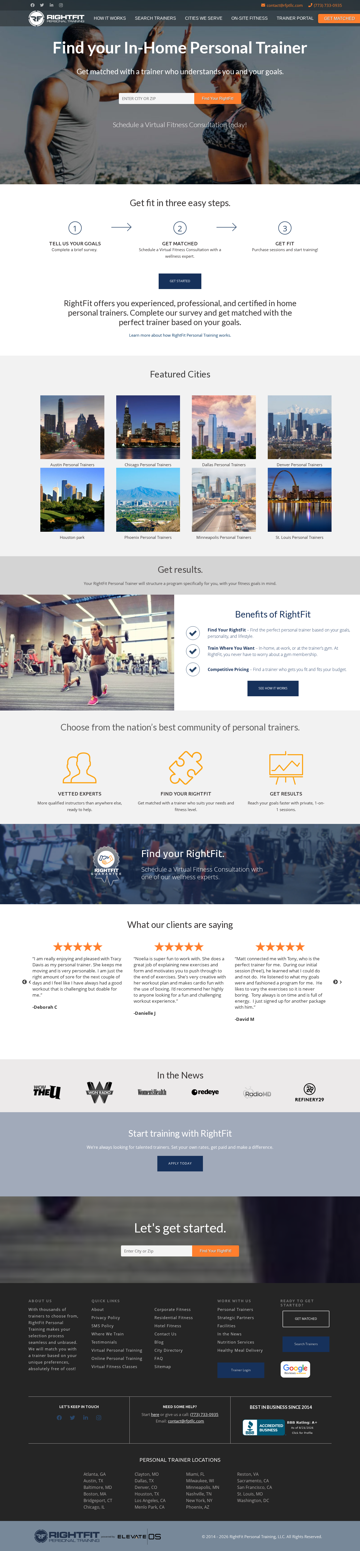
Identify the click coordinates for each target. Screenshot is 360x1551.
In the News (229, 1333)
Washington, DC (253, 1500)
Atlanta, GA (95, 1474)
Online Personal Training (116, 1358)
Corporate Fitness (172, 1309)
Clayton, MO (147, 1474)
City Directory (168, 1350)
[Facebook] (32, 5)
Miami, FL (195, 1474)
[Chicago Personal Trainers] (148, 427)
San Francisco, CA (254, 1487)
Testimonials (104, 1342)
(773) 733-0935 (204, 1414)
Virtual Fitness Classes (114, 1366)
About (97, 1309)
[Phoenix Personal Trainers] (148, 500)
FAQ (158, 1358)
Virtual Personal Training (116, 1350)
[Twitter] (42, 5)
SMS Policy (102, 1325)
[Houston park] (72, 500)
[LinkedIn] (51, 5)
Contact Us (165, 1333)
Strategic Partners (235, 1317)
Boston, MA (95, 1494)
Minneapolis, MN (202, 1487)
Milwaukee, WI (200, 1481)
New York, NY (199, 1500)
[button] (24, 982)
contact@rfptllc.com (186, 1421)
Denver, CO (146, 1487)
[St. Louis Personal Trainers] (300, 500)
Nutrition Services (235, 1342)
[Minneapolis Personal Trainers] (224, 500)
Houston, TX (147, 1494)
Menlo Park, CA (149, 1507)
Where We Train (107, 1333)
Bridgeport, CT (98, 1500)
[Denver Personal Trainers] (300, 427)
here (155, 1414)
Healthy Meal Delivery (240, 1350)
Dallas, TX (144, 1481)
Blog (159, 1342)
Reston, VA (248, 1474)
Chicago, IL (94, 1507)
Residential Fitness (173, 1317)
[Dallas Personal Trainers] (224, 427)
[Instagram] (61, 5)
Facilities (226, 1325)
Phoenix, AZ (197, 1507)
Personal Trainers (235, 1309)
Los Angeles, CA (150, 1500)
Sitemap (162, 1366)
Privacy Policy (105, 1317)
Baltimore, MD (98, 1487)
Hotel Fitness (167, 1325)
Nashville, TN (199, 1494)
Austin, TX (93, 1481)
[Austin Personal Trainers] (72, 427)
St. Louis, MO (250, 1494)
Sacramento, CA (253, 1481)
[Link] (56, 18)
